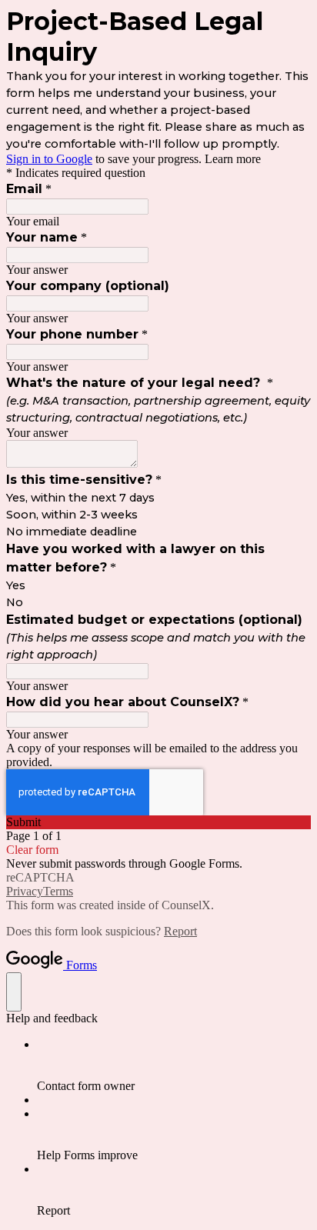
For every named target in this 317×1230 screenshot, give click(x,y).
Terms (58, 891)
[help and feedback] (14, 992)
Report (180, 931)
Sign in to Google (49, 158)
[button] (158, 822)
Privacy (24, 891)
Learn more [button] (233, 158)
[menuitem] (174, 1065)
